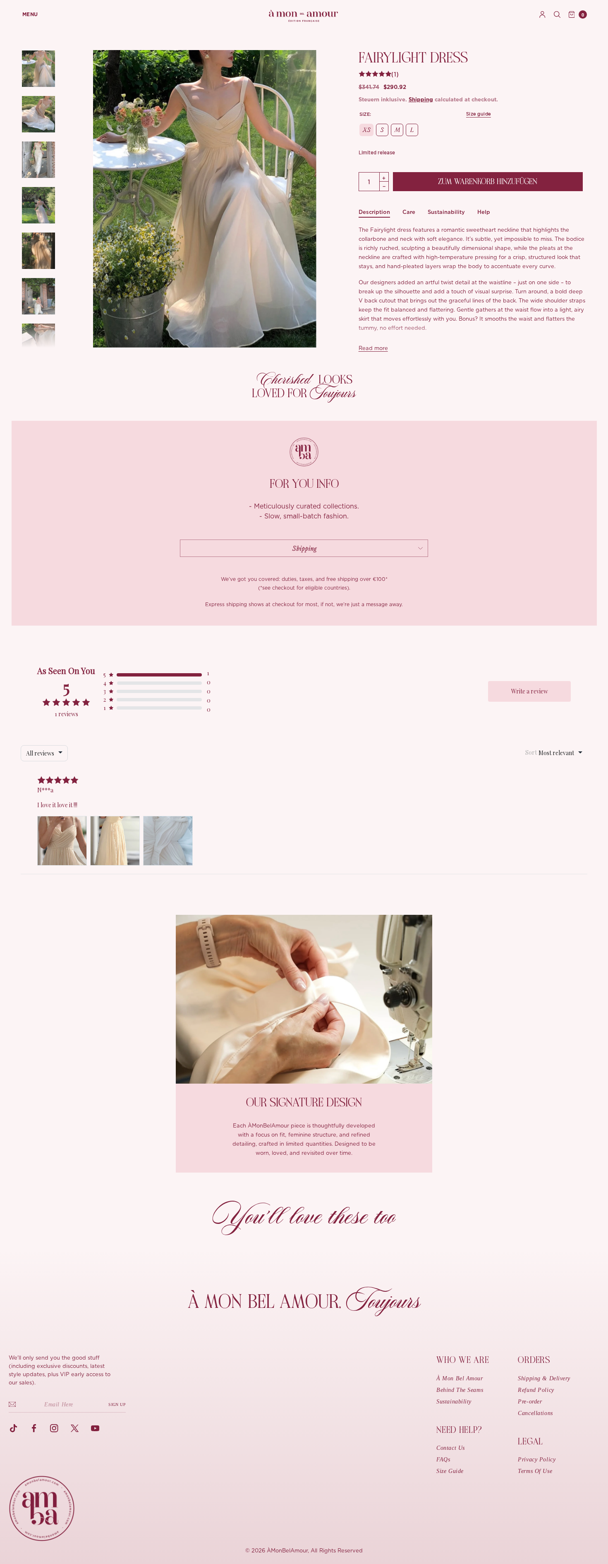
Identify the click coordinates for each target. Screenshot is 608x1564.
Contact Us (450, 1448)
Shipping (421, 100)
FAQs (443, 1459)
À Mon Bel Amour (459, 1378)
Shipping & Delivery (544, 1378)
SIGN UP (117, 1404)
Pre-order (530, 1401)
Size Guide (450, 1471)
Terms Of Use (535, 1471)
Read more (373, 348)
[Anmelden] (542, 14)
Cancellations (535, 1413)
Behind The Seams (459, 1390)
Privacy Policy (536, 1459)
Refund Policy (536, 1390)
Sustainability (446, 212)
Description (374, 212)
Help (483, 212)
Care (408, 212)
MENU (30, 14)
